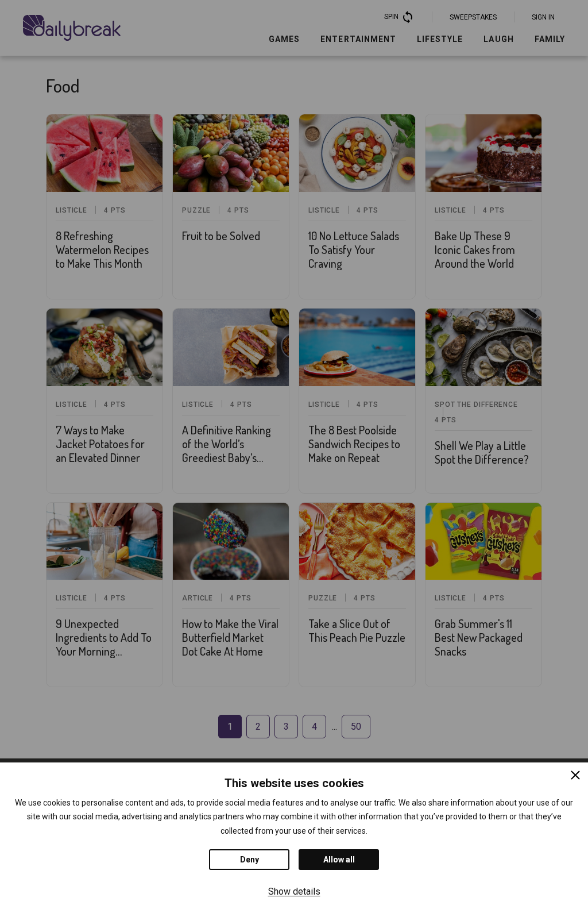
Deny (249, 859)
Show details (294, 891)
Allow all (339, 859)
